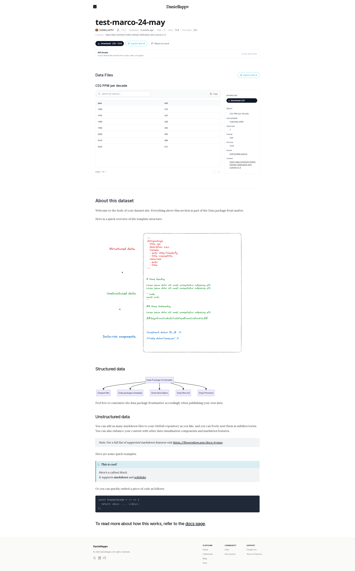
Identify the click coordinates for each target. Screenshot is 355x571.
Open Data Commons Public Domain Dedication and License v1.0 (243, 165)
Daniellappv (177, 6)
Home (205, 549)
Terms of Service (254, 554)
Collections (208, 554)
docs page (195, 523)
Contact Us (252, 549)
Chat (227, 549)
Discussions (230, 554)
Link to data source (238, 153)
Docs (205, 563)
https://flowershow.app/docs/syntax (198, 442)
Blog (205, 558)
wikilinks (140, 477)
